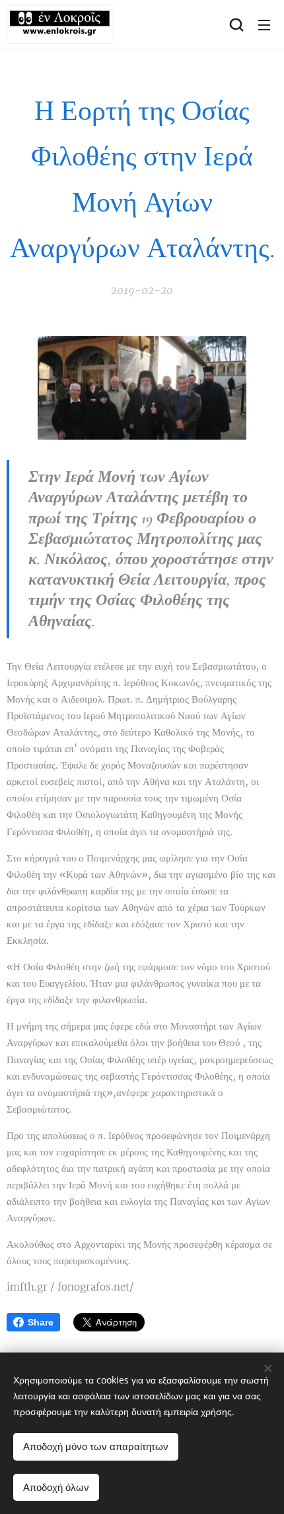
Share (40, 1322)
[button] (236, 24)
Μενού (264, 24)
